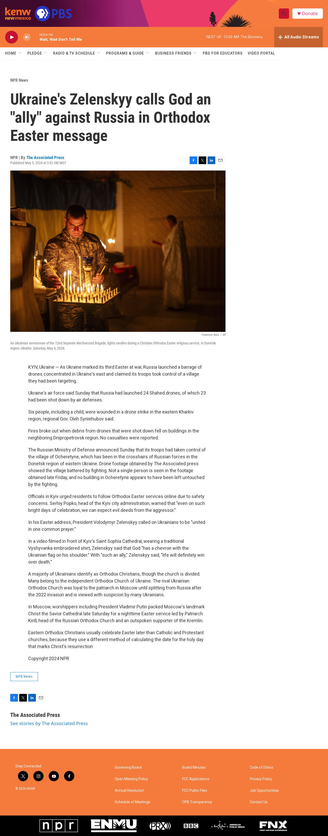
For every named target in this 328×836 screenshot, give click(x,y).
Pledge (34, 53)
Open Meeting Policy (131, 779)
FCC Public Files (194, 790)
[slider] (35, 37)
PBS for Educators (223, 53)
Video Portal (261, 53)
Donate (310, 13)
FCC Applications (195, 779)
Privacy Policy (261, 779)
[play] (11, 37)
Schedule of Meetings (132, 802)
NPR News (19, 80)
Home (10, 53)
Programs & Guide (125, 53)
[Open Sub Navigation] (20, 53)
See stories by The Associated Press (49, 723)
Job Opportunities (264, 790)
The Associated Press (45, 157)
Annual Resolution (129, 790)
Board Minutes (194, 767)
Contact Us (259, 802)
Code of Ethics (261, 767)
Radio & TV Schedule (74, 53)
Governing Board (128, 767)
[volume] (27, 37)
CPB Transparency (197, 802)
